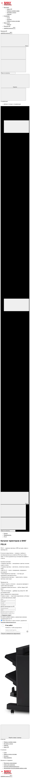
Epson (11, 145)
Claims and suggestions (9, 764)
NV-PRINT (15, 239)
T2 (14, 243)
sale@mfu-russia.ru (8, 28)
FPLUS (15, 193)
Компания (6, 488)
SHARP (15, 203)
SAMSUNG (16, 202)
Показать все (13, 154)
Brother (12, 150)
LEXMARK (15, 215)
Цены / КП (9, 9)
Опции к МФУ (13, 138)
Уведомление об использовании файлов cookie (15, 768)
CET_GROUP (16, 232)
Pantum (12, 147)
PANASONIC (16, 197)
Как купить (6, 7)
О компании (7, 16)
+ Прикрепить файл (6, 615)
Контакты (9, 19)
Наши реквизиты (8, 757)
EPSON (12, 169)
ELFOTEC (15, 234)
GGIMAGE (15, 236)
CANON (12, 142)
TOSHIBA (15, 219)
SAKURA (15, 241)
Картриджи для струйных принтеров (19, 209)
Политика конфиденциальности (8, 622)
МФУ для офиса (14, 152)
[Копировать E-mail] (14, 28)
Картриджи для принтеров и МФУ (15, 176)
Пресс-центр (7, 22)
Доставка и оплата (11, 12)
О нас (8, 17)
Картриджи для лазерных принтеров (19, 180)
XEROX (12, 144)
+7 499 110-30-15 (11, 279)
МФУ (8, 135)
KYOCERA (12, 171)
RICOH (15, 200)
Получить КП (7, 26)
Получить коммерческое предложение (10, 633)
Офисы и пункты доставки (13, 21)
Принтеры (9, 156)
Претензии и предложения (10, 763)
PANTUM (12, 161)
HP (11, 140)
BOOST (15, 191)
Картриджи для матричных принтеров (19, 222)
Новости (9, 24)
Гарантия (9, 14)
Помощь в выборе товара (13, 10)
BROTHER (12, 173)
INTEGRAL (16, 238)
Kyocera (12, 149)
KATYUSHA (16, 195)
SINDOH (15, 198)
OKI (14, 217)
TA (14, 244)
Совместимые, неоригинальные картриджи (11, 384)
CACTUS (15, 231)
